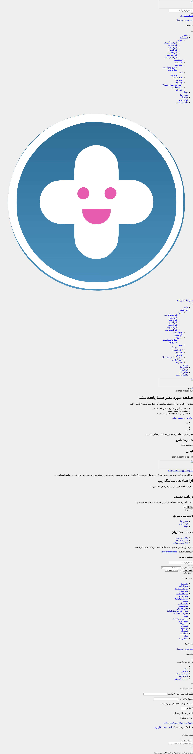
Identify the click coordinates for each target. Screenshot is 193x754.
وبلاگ (185, 92)
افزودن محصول (186, 741)
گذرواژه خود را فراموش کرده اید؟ (178, 723)
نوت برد (179, 80)
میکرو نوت (172, 70)
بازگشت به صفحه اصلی (182, 418)
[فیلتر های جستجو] (192, 565)
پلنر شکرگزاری (170, 42)
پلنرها (180, 40)
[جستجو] (192, 13)
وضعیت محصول (186, 570)
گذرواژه (186, 699)
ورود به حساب (187, 718)
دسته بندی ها (187, 567)
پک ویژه (179, 90)
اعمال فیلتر (188, 573)
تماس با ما (183, 100)
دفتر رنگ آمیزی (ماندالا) (172, 85)
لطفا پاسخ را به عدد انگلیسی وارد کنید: (176, 704)
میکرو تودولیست (170, 67)
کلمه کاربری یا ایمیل (180, 694)
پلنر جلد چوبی (171, 55)
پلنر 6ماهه (173, 47)
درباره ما (184, 95)
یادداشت (178, 62)
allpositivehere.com (169, 552)
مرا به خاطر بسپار (182, 713)
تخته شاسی (177, 77)
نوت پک (174, 75)
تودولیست (178, 60)
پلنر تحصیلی (172, 52)
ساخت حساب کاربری (164, 727)
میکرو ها (178, 65)
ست (180, 72)
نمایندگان (184, 97)
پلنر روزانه (172, 45)
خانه (186, 35)
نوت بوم (179, 82)
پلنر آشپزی (172, 50)
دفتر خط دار (177, 87)
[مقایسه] (187, 423)
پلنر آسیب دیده (171, 57)
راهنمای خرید (182, 102)
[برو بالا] (187, 430)
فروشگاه (184, 37)
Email (190, 507)
